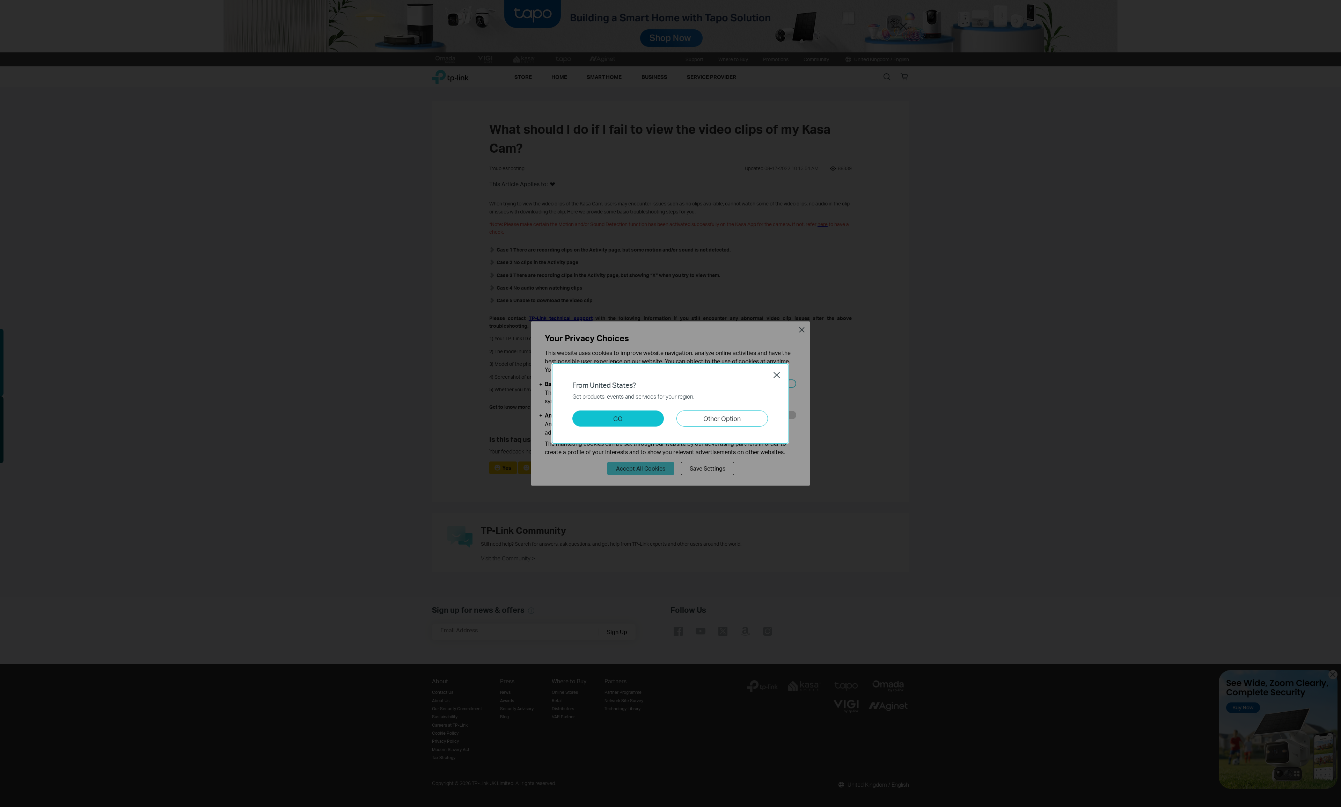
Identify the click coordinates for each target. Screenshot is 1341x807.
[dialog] (670, 403)
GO (618, 418)
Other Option (722, 418)
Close (776, 375)
